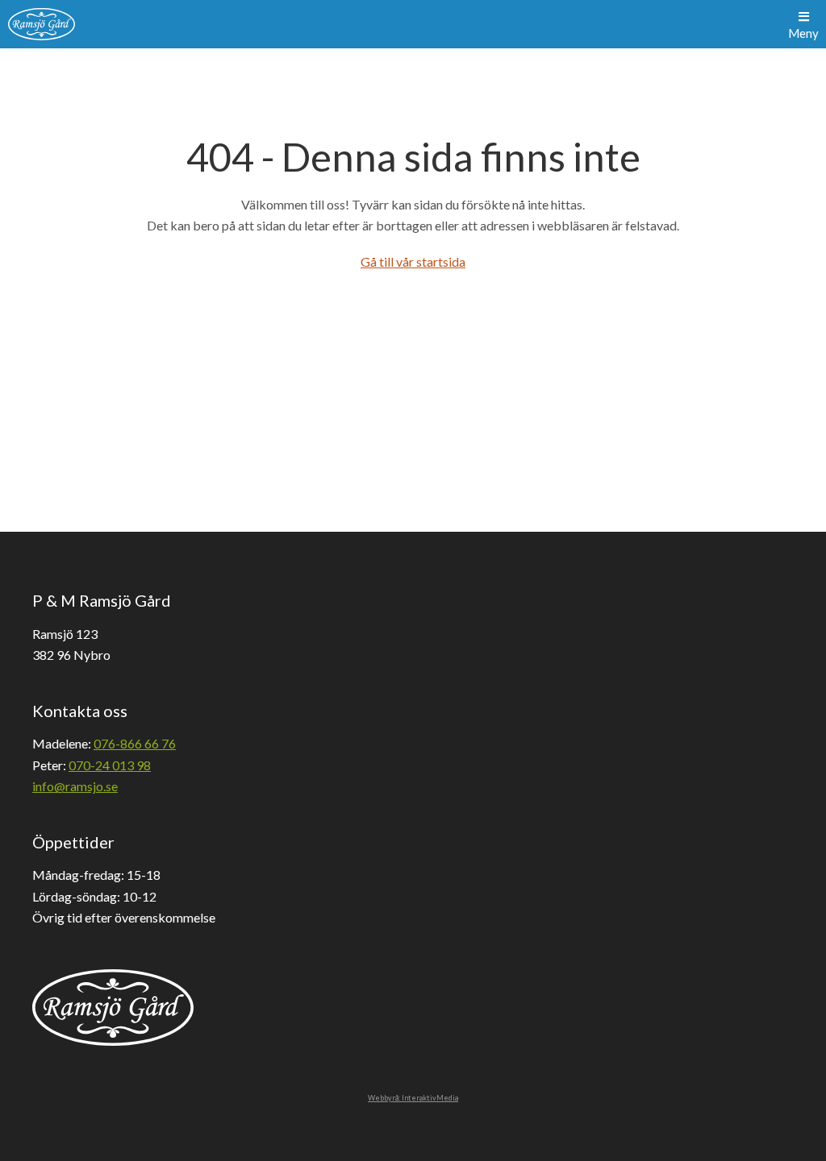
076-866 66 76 (135, 743)
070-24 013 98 (110, 765)
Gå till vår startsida (413, 261)
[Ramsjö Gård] (41, 24)
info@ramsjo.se (75, 786)
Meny (803, 33)
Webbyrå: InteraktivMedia (413, 1097)
